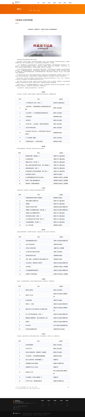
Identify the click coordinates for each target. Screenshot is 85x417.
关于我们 (43, 2)
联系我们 (70, 2)
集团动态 (34, 10)
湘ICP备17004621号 (32, 403)
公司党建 (54, 2)
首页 (38, 2)
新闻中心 (65, 2)
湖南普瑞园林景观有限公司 (47, 413)
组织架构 (42, 405)
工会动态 (49, 2)
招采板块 (38, 10)
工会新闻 (49, 405)
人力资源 (59, 2)
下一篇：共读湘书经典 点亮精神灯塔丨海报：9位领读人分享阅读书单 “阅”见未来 (27, 388)
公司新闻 (30, 10)
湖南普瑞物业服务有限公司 (37, 413)
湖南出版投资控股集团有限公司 (27, 413)
